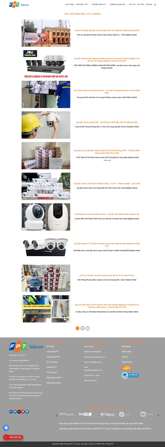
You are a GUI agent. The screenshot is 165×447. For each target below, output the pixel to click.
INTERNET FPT (82, 4)
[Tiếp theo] (87, 328)
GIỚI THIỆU (69, 4)
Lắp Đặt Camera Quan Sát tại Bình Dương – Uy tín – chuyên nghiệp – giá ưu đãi (107, 183)
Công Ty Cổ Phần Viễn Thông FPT (101, 444)
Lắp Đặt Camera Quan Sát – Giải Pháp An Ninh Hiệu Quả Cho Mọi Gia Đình (107, 122)
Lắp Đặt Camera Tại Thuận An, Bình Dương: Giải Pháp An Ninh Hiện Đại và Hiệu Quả (107, 245)
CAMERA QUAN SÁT (117, 4)
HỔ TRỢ (141, 4)
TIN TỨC (132, 4)
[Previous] (57, 415)
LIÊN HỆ (149, 4)
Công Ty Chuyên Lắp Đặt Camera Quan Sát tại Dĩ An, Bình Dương (107, 275)
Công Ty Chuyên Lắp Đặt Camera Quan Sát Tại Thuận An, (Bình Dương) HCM (107, 30)
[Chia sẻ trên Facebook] (11, 412)
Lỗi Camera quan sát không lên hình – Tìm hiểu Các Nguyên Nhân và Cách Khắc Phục (107, 91)
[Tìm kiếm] (155, 4)
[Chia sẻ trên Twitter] (15, 412)
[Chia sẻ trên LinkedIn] (27, 412)
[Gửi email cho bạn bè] (19, 412)
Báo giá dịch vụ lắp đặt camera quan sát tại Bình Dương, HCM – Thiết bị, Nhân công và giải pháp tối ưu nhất (107, 151)
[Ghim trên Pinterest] (23, 412)
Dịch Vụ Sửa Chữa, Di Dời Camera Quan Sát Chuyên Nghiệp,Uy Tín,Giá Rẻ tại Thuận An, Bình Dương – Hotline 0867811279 (107, 306)
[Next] (158, 415)
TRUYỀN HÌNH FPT (98, 4)
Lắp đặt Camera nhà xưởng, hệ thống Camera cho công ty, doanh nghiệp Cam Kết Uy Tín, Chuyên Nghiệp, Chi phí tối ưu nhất (107, 59)
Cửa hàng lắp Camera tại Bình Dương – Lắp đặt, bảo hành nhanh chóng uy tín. (106, 214)
